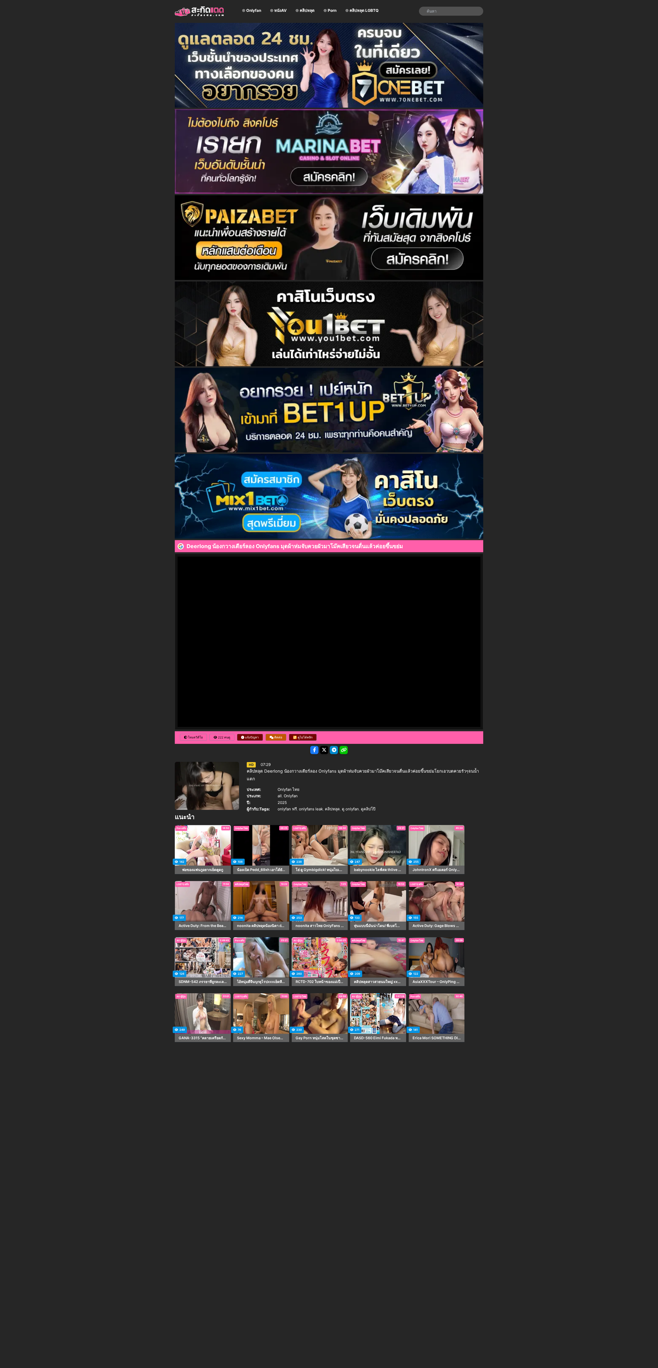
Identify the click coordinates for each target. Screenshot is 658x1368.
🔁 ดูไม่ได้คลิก (303, 737)
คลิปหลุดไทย (241, 884)
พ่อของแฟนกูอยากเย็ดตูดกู (202, 870)
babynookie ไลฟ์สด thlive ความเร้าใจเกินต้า (378, 870)
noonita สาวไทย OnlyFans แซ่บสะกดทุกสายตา (320, 926)
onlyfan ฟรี (287, 809)
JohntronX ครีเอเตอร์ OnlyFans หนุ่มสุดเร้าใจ (437, 870)
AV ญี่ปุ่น (181, 940)
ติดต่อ (277, 737)
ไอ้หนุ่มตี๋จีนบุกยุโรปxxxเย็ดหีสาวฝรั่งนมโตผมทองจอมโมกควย (261, 982)
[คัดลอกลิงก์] (344, 750)
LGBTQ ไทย (300, 996)
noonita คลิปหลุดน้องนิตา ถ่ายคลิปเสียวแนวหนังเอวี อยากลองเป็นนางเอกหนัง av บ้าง (261, 926)
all (280, 795)
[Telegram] (334, 750)
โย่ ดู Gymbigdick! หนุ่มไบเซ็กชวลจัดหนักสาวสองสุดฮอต (320, 870)
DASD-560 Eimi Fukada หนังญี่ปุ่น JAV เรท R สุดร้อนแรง (378, 1038)
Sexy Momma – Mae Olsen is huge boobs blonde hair (261, 1038)
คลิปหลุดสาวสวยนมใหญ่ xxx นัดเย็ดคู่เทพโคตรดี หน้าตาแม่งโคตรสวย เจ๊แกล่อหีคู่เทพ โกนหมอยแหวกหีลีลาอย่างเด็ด (378, 982)
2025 (282, 802)
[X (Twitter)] (324, 750)
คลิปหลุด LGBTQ (364, 10)
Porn (332, 10)
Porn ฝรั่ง (181, 828)
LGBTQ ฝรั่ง (300, 828)
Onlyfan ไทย (288, 789)
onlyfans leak (311, 809)
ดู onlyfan (350, 809)
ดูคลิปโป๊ (368, 809)
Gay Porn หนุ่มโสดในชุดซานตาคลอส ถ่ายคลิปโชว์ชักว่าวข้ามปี (320, 1038)
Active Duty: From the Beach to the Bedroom (203, 926)
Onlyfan (253, 10)
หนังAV (280, 10)
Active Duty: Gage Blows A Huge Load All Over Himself (437, 926)
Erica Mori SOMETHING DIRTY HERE (437, 1038)
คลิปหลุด (307, 10)
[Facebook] (314, 750)
